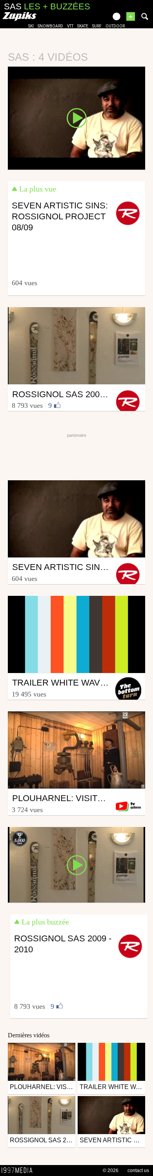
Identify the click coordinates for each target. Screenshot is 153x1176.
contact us (138, 1170)
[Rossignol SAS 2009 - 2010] (76, 864)
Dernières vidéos (28, 1035)
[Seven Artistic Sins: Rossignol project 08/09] (76, 117)
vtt (70, 26)
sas (47, 6)
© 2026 (110, 1170)
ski (31, 26)
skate (82, 26)
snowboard (50, 26)
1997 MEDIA (19, 1170)
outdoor (115, 26)
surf (97, 26)
